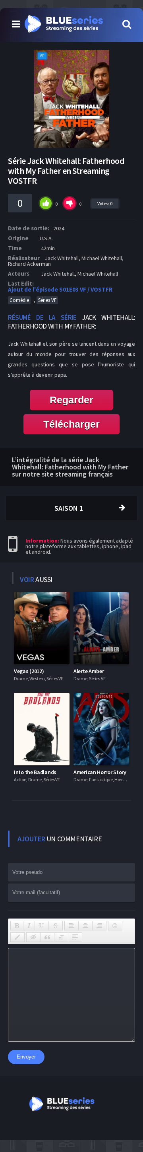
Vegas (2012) (29, 671)
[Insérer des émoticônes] (115, 925)
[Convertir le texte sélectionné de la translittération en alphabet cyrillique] (61, 937)
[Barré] (55, 925)
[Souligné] (42, 925)
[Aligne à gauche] (71, 925)
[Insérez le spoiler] (75, 937)
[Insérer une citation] (47, 937)
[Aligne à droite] (99, 925)
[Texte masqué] (33, 937)
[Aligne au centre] (85, 925)
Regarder (71, 399)
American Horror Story (99, 772)
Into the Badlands (35, 772)
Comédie (19, 300)
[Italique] (29, 925)
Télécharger (71, 424)
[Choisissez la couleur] (17, 937)
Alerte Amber (88, 671)
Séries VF (47, 300)
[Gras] (16, 925)
